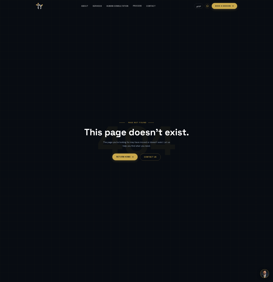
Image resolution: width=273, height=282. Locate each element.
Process (137, 6)
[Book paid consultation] (207, 6)
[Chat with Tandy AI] (264, 273)
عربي (198, 6)
